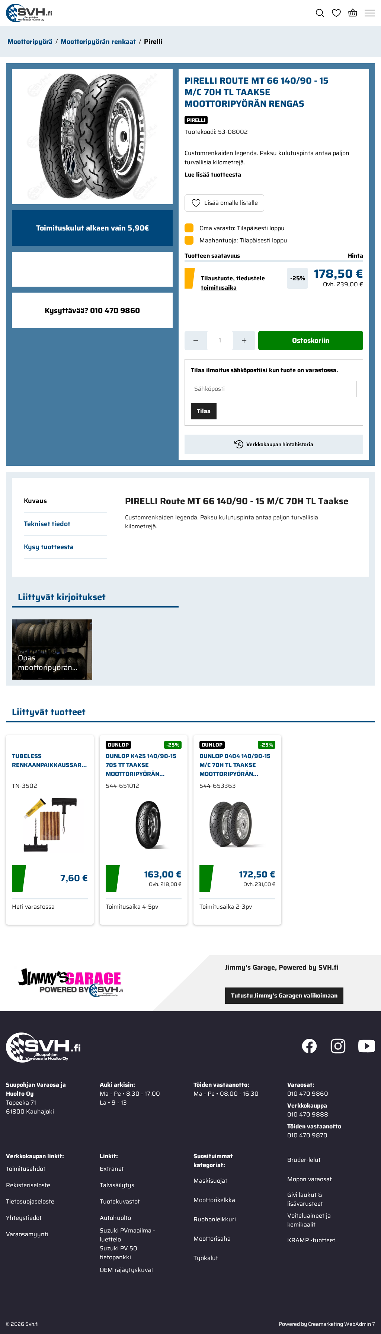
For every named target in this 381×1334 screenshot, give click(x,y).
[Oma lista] (336, 13)
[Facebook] (309, 1047)
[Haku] (320, 13)
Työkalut (205, 1258)
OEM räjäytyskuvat (126, 1270)
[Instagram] (338, 1047)
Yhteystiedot (24, 1217)
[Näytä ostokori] (353, 13)
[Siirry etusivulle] (29, 13)
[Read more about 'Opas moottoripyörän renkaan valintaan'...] (52, 649)
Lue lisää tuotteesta (213, 174)
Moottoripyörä (29, 41)
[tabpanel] (238, 513)
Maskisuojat (210, 1180)
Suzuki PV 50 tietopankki (118, 1253)
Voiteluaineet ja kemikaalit (309, 1220)
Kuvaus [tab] (35, 501)
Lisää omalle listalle (231, 202)
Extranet (112, 1168)
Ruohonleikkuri (214, 1219)
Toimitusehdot (25, 1168)
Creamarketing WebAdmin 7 (341, 1324)
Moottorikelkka (214, 1200)
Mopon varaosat (309, 1179)
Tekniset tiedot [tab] (47, 524)
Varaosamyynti (27, 1234)
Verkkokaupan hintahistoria (279, 444)
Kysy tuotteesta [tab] (49, 547)
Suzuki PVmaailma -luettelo (127, 1235)
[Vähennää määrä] (196, 340)
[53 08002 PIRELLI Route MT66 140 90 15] (92, 136)
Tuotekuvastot (120, 1201)
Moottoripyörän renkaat (98, 41)
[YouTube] (366, 1047)
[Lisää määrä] (244, 340)
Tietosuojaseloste (30, 1201)
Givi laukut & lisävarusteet (305, 1199)
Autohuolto (115, 1217)
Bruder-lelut (304, 1159)
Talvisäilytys (117, 1185)
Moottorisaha (212, 1238)
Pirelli (153, 41)
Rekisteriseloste (28, 1185)
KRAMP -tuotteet (311, 1240)
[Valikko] (370, 13)
